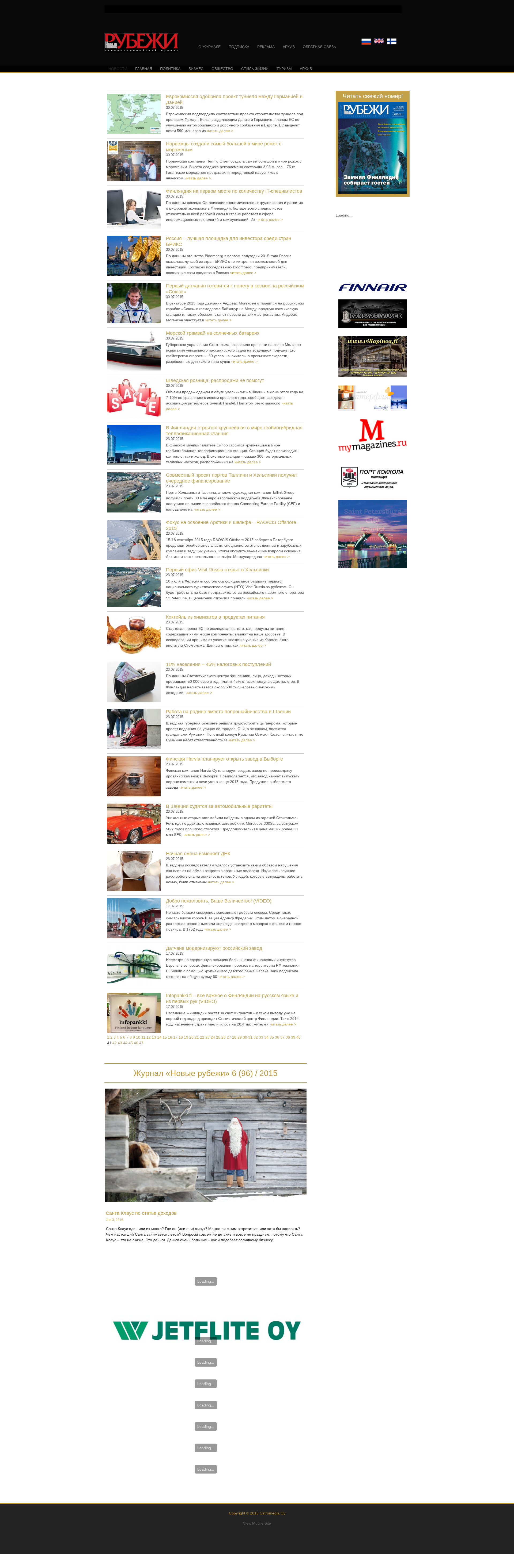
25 (218, 1037)
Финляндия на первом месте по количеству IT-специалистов (234, 191)
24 (213, 1037)
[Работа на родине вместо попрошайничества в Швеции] (134, 730)
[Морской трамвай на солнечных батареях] (134, 351)
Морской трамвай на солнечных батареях (212, 333)
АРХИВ (289, 47)
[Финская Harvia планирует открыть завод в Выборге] (134, 777)
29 (239, 1037)
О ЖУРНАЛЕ (209, 47)
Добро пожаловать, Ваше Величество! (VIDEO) (218, 901)
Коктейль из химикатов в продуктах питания (215, 617)
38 (288, 1037)
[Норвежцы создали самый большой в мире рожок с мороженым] (134, 162)
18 (181, 1037)
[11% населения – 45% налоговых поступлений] (134, 682)
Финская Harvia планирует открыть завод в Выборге (224, 759)
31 (250, 1037)
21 (197, 1037)
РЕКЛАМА (266, 47)
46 (136, 1043)
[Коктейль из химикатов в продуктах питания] (134, 635)
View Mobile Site (257, 1523)
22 (202, 1037)
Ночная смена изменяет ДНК (198, 853)
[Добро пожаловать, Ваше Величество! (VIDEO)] (134, 919)
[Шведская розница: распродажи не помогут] (134, 398)
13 (154, 1037)
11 (143, 1037)
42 (114, 1043)
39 (293, 1037)
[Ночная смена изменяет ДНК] (134, 872)
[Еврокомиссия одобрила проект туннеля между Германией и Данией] (134, 115)
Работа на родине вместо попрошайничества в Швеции (228, 711)
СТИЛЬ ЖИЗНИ (255, 69)
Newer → (206, 1295)
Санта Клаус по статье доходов (141, 1213)
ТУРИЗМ (284, 69)
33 (261, 1037)
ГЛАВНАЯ (143, 69)
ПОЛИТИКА (170, 69)
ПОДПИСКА (239, 47)
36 (277, 1037)
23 (207, 1037)
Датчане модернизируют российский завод (214, 948)
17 (175, 1037)
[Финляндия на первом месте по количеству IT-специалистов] (134, 209)
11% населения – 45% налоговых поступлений (218, 664)
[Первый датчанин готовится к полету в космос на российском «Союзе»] (134, 304)
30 (245, 1037)
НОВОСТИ (117, 69)
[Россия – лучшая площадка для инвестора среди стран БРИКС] (134, 256)
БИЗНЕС (195, 69)
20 (191, 1037)
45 (130, 1043)
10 (138, 1037)
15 (164, 1037)
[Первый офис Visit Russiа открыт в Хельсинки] (134, 588)
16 (170, 1037)
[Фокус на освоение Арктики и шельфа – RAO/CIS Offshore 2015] (134, 540)
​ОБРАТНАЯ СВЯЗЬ (319, 47)
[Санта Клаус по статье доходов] (206, 1145)
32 (256, 1037)
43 (120, 1043)
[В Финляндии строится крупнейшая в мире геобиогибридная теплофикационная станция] (134, 446)
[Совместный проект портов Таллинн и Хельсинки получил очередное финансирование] (134, 493)
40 (298, 1037)
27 (229, 1037)
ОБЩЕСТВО (222, 69)
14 (159, 1037)
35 (272, 1037)
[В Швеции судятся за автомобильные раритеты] (134, 824)
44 (125, 1043)
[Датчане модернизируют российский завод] (134, 966)
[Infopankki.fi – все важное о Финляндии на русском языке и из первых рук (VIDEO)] (134, 1014)
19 (186, 1037)
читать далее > (220, 131)
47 (141, 1043)
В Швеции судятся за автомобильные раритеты (219, 806)
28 (234, 1037)
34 (266, 1037)
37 (282, 1037)
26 (223, 1037)
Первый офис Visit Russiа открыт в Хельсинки (217, 569)
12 (148, 1037)
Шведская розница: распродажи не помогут (215, 380)
